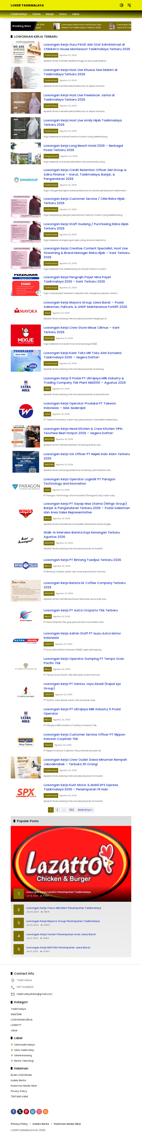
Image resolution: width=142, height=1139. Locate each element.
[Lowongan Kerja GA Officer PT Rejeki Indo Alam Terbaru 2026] (26, 462)
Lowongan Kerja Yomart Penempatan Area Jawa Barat (61, 934)
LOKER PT (49, 644)
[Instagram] (39, 1111)
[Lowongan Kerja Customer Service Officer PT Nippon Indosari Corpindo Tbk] (26, 742)
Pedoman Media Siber (24, 1085)
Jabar (47, 313)
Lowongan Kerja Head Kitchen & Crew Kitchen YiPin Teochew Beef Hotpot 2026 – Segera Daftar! (83, 430)
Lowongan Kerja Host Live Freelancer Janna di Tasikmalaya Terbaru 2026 (79, 97)
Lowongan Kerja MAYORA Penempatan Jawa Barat (58, 947)
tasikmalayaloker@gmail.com (34, 994)
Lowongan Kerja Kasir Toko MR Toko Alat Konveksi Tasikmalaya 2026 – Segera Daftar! (82, 355)
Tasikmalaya (51, 55)
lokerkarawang (23, 1055)
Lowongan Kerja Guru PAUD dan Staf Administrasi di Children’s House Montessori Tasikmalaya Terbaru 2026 (87, 46)
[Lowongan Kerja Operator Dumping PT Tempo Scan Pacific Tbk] (26, 666)
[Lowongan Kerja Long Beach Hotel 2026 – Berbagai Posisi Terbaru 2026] (26, 153)
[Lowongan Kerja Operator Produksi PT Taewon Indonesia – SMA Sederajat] (26, 411)
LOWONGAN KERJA (21, 1019)
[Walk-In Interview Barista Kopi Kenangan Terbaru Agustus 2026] (26, 540)
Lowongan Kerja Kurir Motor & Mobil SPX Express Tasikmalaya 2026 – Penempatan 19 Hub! (81, 787)
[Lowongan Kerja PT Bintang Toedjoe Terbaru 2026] (26, 565)
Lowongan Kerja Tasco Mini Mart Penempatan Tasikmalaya (63, 908)
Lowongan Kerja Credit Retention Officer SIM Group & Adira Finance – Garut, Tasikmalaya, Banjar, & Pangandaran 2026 (85, 174)
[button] (121, 5)
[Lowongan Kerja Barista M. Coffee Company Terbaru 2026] (26, 591)
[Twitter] (20, 1111)
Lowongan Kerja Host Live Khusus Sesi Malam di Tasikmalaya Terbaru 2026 (67, 26)
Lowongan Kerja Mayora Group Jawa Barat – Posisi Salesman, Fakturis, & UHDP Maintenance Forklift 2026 (85, 304)
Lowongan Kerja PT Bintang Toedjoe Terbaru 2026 (82, 560)
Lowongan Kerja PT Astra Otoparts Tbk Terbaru (81, 610)
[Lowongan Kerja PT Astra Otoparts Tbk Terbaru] (26, 616)
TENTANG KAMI (19, 1096)
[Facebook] (13, 1111)
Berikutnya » (85, 810)
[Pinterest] (26, 1111)
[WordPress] (33, 1111)
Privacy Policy (19, 1091)
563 (71, 810)
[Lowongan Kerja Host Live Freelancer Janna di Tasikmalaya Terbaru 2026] (98, 26)
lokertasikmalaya (24, 1044)
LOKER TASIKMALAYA (27, 5)
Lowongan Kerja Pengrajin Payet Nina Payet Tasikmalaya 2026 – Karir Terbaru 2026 (77, 279)
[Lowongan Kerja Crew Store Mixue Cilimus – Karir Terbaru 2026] (26, 335)
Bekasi (48, 566)
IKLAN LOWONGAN (21, 1075)
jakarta (48, 745)
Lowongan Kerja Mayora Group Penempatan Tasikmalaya (63, 921)
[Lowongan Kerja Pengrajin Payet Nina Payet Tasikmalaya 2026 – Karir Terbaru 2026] (26, 285)
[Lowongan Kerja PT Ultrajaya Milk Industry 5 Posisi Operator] (26, 717)
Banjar (48, 518)
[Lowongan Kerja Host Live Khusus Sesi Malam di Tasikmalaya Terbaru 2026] (42, 26)
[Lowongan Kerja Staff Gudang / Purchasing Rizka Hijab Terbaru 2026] (26, 232)
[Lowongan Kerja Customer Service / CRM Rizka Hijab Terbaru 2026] (26, 206)
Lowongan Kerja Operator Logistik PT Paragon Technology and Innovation (79, 481)
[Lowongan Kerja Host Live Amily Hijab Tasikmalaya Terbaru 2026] (26, 128)
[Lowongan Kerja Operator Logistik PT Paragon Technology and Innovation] (26, 487)
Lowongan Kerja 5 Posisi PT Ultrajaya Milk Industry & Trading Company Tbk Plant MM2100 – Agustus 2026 (85, 380)
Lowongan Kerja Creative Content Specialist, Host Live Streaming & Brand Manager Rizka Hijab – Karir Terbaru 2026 (87, 252)
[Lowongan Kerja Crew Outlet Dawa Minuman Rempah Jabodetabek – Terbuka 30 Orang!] (26, 767)
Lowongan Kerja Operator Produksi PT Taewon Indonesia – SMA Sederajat (80, 405)
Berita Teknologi (24, 1061)
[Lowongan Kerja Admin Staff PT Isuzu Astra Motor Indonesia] (26, 641)
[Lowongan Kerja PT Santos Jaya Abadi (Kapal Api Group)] (26, 692)
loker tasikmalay (24, 1050)
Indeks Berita (18, 1080)
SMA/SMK (49, 338)
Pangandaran (51, 156)
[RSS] (45, 1111)
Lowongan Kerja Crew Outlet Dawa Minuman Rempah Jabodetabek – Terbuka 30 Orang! (85, 761)
